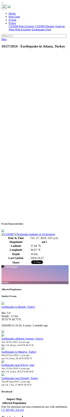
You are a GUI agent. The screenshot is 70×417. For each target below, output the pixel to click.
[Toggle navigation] (4, 7)
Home (12, 13)
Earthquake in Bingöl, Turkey (18, 306)
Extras (12, 23)
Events (12, 19)
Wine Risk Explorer (20, 29)
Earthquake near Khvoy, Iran (17, 365)
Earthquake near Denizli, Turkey (19, 378)
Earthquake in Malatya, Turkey (19, 351)
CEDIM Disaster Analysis (50, 26)
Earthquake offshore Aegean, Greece (22, 338)
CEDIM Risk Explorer (21, 26)
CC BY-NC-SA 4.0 (12, 409)
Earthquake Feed (41, 29)
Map (4, 39)
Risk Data (14, 16)
